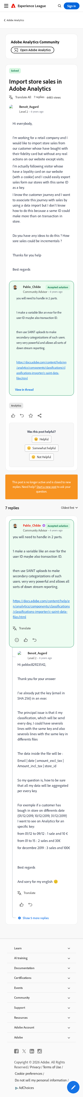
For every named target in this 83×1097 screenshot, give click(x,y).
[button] (23, 97)
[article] (41, 583)
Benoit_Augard (29, 107)
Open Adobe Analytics (35, 50)
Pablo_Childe (32, 287)
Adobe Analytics (15, 20)
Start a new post (46, 487)
